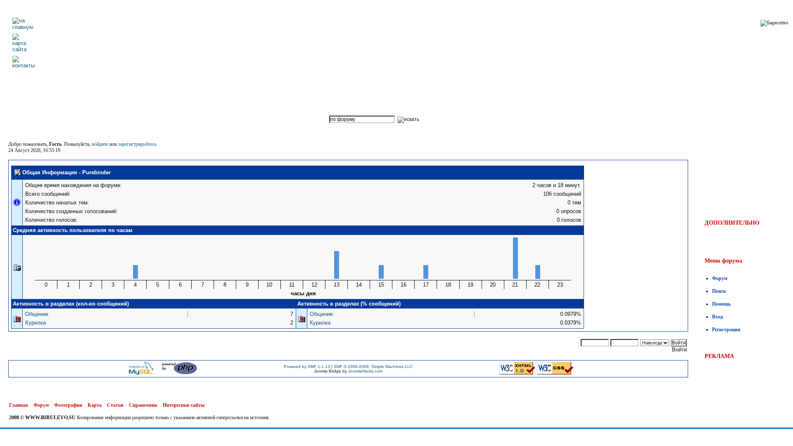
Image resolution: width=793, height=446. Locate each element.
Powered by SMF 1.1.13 (307, 366)
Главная (18, 405)
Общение (36, 314)
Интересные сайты (183, 405)
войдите (100, 144)
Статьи (115, 405)
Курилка (35, 323)
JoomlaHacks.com (365, 371)
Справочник (143, 405)
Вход (717, 317)
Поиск (719, 291)
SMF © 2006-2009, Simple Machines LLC (373, 366)
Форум (719, 278)
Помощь (721, 304)
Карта (95, 405)
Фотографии (68, 405)
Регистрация (726, 329)
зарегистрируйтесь (137, 144)
